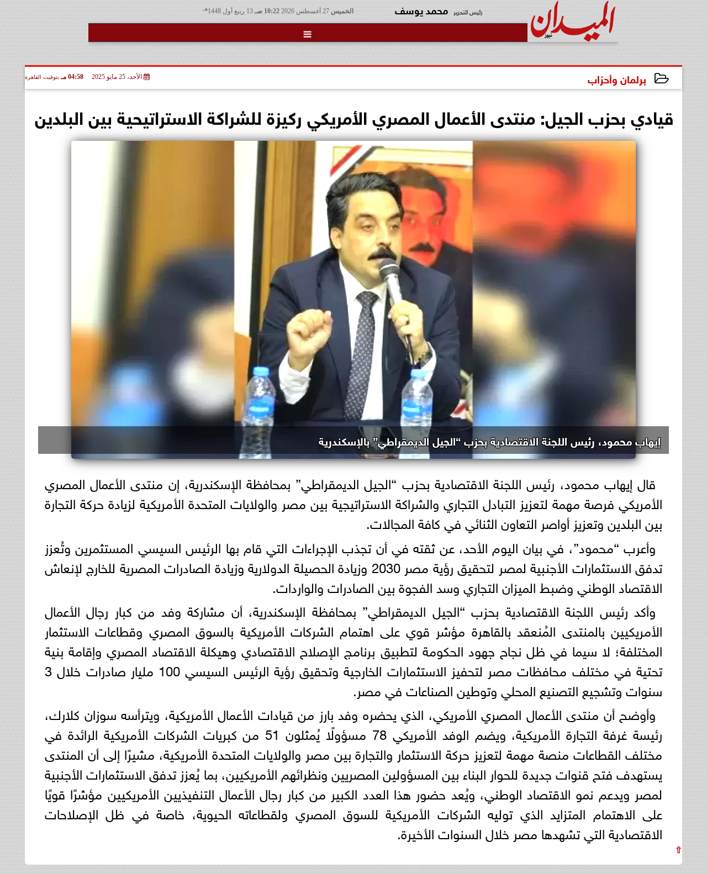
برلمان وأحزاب (617, 78)
